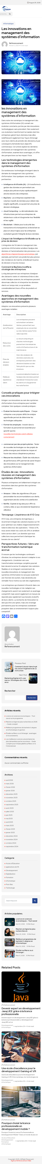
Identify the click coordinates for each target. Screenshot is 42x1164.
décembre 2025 (11, 794)
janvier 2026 (10, 791)
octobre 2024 (11, 843)
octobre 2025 (11, 801)
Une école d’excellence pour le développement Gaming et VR (19, 1070)
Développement (12, 870)
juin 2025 (9, 815)
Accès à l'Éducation (13, 863)
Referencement (9, 1005)
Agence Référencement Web (21, 1161)
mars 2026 (10, 784)
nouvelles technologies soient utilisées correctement (18, 435)
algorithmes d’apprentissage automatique (18, 254)
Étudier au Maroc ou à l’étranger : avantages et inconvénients (21, 734)
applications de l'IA (12, 867)
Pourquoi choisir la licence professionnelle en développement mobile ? (16, 1126)
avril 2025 (9, 822)
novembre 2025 (11, 798)
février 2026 (10, 787)
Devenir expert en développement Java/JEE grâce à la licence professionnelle (21, 1011)
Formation (9, 877)
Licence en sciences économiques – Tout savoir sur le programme (20, 717)
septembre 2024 (12, 846)
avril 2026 (9, 780)
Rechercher (10, 691)
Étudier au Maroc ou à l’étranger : (24, 951)
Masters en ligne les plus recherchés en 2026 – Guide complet (21, 723)
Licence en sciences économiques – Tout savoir (26, 920)
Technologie (10, 888)
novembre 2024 (12, 840)
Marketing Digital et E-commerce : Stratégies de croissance (16, 680)
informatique (8, 23)
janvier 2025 (10, 833)
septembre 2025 (12, 805)
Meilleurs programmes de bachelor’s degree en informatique (26, 941)
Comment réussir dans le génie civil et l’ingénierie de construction (26, 669)
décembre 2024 (12, 836)
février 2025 (10, 829)
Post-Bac (9, 884)
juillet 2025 (10, 812)
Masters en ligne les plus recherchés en (25, 930)
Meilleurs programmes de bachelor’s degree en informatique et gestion (21, 729)
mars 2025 (10, 826)
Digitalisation (10, 874)
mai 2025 (9, 819)
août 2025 (10, 808)
